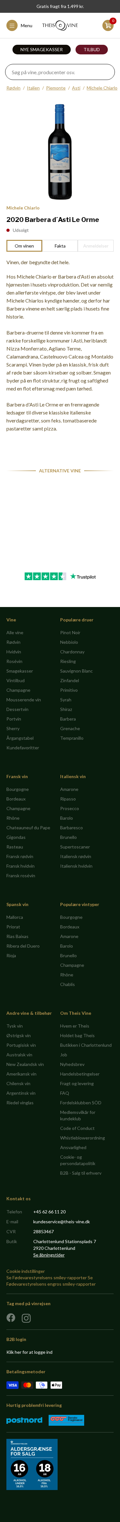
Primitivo (69, 690)
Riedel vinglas (20, 1102)
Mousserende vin (23, 699)
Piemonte (56, 88)
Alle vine (14, 632)
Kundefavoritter (22, 747)
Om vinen (24, 245)
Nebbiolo (69, 642)
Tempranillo (72, 738)
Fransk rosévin (20, 875)
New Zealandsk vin (25, 1064)
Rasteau (14, 846)
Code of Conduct (77, 1128)
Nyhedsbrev (72, 1064)
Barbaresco (71, 827)
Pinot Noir (70, 632)
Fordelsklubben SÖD (80, 1102)
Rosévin (14, 661)
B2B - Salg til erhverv (80, 1173)
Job (63, 1054)
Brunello (68, 837)
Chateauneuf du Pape (28, 827)
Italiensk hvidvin (76, 866)
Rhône (13, 818)
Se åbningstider (49, 1255)
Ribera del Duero (23, 946)
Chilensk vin (18, 1083)
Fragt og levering (77, 1083)
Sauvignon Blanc (76, 671)
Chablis (67, 984)
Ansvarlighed (73, 1147)
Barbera (68, 719)
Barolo (66, 818)
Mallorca (14, 917)
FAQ (64, 1093)
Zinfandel (69, 680)
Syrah (65, 699)
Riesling (68, 661)
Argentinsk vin (21, 1093)
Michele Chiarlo (102, 88)
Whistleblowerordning (82, 1137)
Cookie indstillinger (25, 1271)
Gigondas (16, 837)
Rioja (11, 955)
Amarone (69, 789)
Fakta (60, 245)
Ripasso (68, 798)
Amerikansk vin (21, 1073)
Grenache (70, 728)
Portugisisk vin (21, 1045)
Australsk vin (19, 1054)
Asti (76, 88)
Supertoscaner (75, 846)
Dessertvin (17, 709)
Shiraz (66, 709)
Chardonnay (72, 651)
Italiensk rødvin (75, 856)
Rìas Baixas (17, 936)
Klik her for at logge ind (29, 1352)
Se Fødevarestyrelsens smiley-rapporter (46, 1277)
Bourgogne (17, 789)
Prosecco (69, 808)
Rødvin (13, 88)
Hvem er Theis (74, 1026)
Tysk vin (14, 1026)
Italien (33, 88)
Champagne (18, 690)
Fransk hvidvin (20, 866)
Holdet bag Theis (77, 1035)
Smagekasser (19, 671)
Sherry (13, 728)
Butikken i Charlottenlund (86, 1045)
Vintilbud (15, 680)
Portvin (13, 719)
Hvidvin (13, 651)
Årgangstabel (20, 738)
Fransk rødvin (19, 856)
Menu (26, 25)
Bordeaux (16, 798)
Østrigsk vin (18, 1035)
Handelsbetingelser (80, 1073)
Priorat (13, 926)
